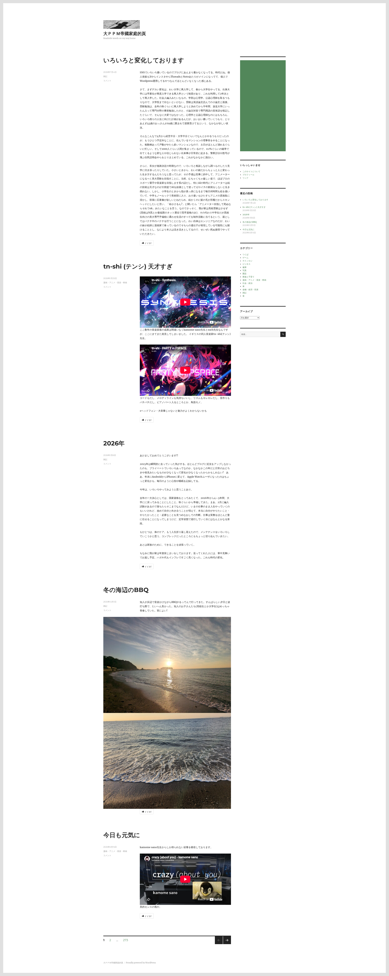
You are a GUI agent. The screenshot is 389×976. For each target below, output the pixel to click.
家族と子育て (248, 277)
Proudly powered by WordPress (141, 962)
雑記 (105, 76)
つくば (245, 254)
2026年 (114, 443)
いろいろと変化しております (143, 60)
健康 (244, 267)
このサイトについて (251, 171)
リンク (245, 178)
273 (125, 940)
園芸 (244, 273)
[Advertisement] (263, 106)
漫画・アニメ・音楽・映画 (115, 282)
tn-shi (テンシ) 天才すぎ (138, 266)
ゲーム (245, 257)
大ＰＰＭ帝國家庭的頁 (124, 33)
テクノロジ (247, 261)
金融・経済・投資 (250, 289)
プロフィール (248, 174)
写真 (244, 270)
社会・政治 (247, 283)
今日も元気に (121, 835)
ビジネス (246, 264)
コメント (107, 80)
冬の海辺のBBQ (126, 590)
